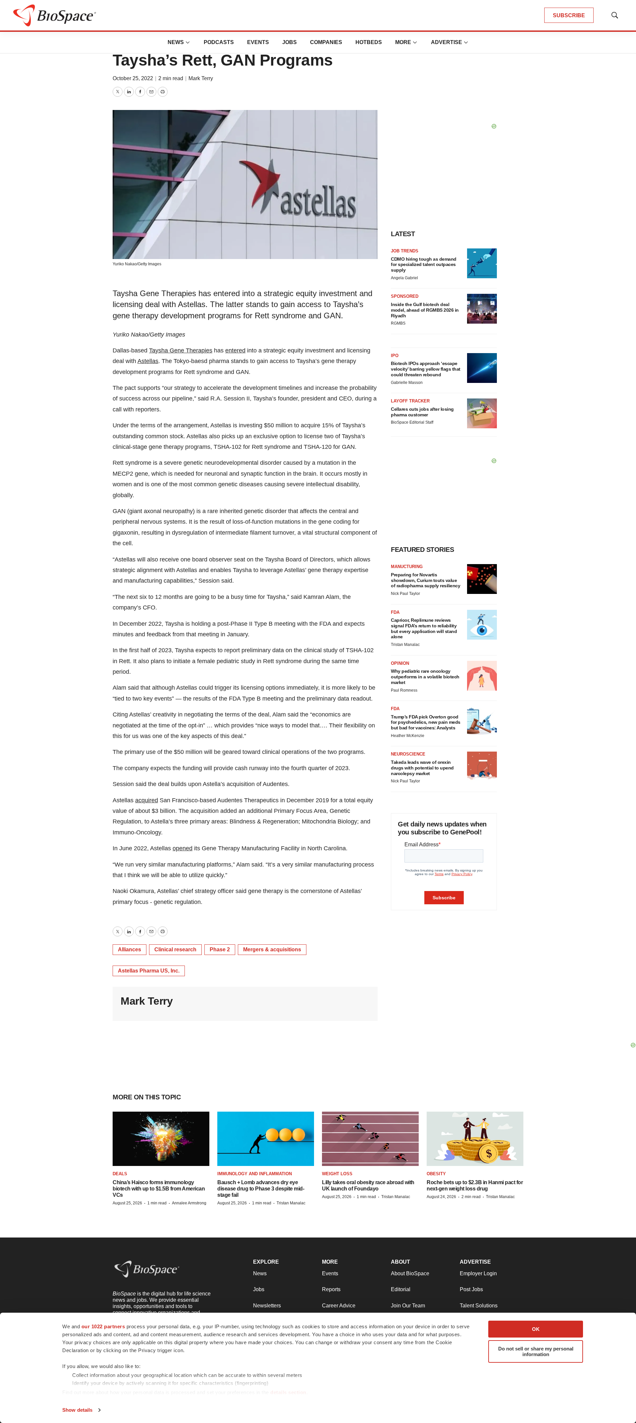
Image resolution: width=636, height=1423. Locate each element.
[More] (187, 42)
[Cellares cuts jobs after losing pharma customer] (482, 413)
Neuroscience (408, 754)
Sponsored (404, 296)
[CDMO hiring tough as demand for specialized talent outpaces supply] (482, 263)
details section (288, 1392)
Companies (326, 42)
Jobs (289, 42)
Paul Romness (404, 690)
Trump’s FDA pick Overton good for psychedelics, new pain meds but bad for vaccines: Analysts (425, 722)
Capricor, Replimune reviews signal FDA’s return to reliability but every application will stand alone (424, 628)
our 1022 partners (103, 1326)
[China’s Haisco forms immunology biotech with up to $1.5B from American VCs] (161, 1139)
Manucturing (407, 566)
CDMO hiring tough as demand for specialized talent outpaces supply (423, 264)
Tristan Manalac (405, 644)
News (176, 42)
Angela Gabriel (404, 278)
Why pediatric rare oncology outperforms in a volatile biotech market (425, 676)
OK (536, 1329)
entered (235, 350)
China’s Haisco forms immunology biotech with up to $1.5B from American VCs (159, 1189)
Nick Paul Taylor (405, 593)
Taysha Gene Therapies (180, 350)
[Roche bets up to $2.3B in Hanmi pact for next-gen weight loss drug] (475, 1139)
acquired (146, 800)
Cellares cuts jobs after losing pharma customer (422, 411)
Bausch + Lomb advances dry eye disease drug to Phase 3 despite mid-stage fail (260, 1189)
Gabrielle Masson (407, 382)
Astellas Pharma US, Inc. (149, 971)
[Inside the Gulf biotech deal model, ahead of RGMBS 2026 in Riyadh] (482, 309)
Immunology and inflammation (254, 1173)
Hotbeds (368, 42)
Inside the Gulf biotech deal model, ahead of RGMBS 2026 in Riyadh (425, 310)
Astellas (147, 361)
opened (182, 848)
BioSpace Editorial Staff (412, 422)
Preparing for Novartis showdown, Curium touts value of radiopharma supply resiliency (425, 580)
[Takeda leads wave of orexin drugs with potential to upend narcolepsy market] (482, 766)
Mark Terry (200, 78)
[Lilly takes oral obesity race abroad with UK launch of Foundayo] (370, 1139)
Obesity (436, 1173)
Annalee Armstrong (189, 1203)
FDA (395, 612)
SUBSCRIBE (569, 15)
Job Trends (404, 250)
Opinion (400, 663)
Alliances (129, 949)
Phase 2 (220, 949)
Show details (77, 1410)
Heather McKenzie (407, 735)
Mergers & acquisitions (272, 949)
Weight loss (337, 1173)
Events (258, 42)
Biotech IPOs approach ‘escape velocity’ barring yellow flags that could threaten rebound (425, 369)
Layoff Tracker (410, 400)
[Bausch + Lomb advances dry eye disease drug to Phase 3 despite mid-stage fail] (265, 1139)
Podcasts (219, 42)
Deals (120, 1173)
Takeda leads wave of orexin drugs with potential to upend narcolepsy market (422, 768)
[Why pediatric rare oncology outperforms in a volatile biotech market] (482, 676)
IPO (394, 355)
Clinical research (175, 949)
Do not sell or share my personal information (535, 1351)
